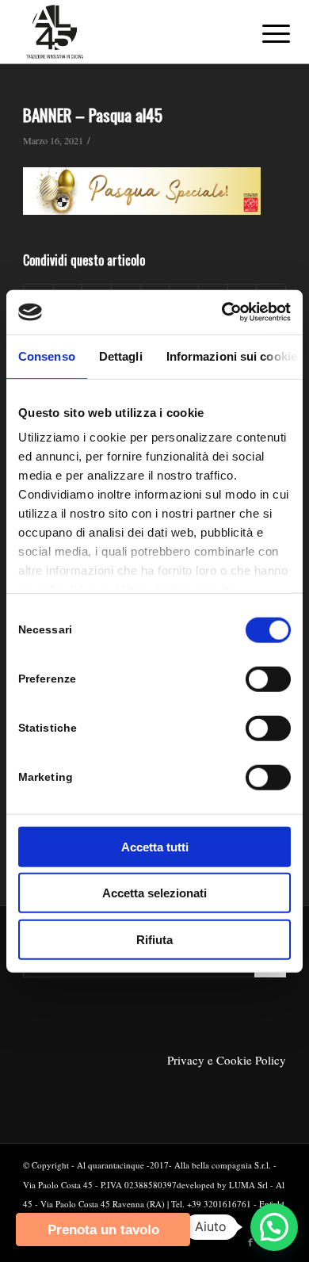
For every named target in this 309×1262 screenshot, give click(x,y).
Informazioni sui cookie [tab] (231, 355)
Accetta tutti (155, 846)
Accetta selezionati (154, 893)
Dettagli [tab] (121, 355)
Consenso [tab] (46, 355)
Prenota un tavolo (103, 1229)
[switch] (268, 678)
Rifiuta (154, 939)
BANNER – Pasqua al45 (92, 114)
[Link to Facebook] (250, 1242)
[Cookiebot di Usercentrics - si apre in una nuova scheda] (222, 312)
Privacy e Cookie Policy (226, 1060)
